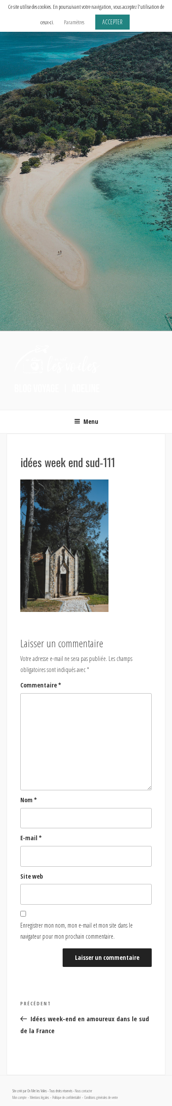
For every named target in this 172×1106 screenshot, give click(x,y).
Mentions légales (39, 1097)
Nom (28, 800)
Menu (90, 421)
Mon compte (19, 1097)
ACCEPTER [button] (112, 22)
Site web (31, 876)
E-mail (31, 838)
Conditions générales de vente (101, 1097)
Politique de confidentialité (66, 1097)
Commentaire (40, 685)
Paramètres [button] (74, 22)
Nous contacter (83, 1091)
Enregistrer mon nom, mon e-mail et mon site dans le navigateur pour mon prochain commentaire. (76, 930)
